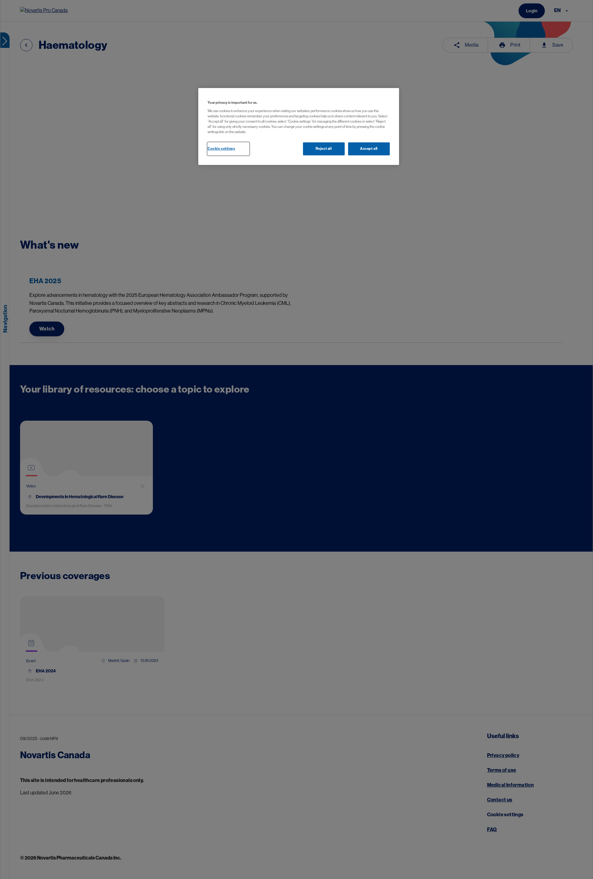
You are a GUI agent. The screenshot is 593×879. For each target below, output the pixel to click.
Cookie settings (221, 148)
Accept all (369, 148)
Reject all (324, 148)
